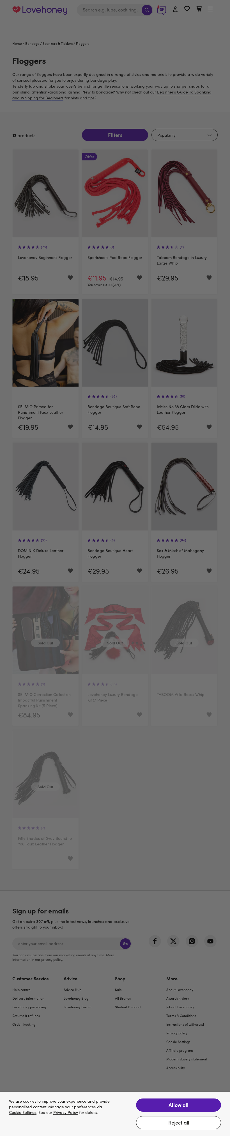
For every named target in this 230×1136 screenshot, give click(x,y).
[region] (115, 1114)
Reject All (178, 1122)
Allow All (178, 1104)
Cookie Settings (22, 1113)
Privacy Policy (65, 1113)
